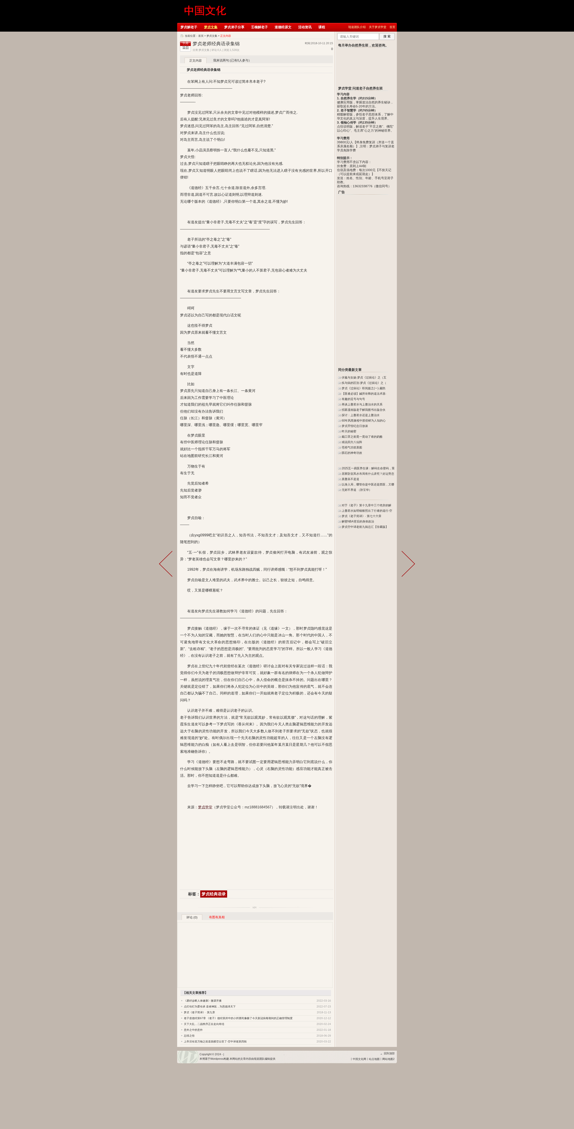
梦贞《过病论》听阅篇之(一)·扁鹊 (363, 388)
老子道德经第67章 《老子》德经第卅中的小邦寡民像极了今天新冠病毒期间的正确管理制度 (238, 1018)
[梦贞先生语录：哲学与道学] (407, 564)
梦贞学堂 (205, 11)
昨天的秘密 (349, 431)
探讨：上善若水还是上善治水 (361, 415)
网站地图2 (388, 1059)
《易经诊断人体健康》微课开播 (203, 1000)
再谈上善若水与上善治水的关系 (362, 404)
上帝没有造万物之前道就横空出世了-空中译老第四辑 (215, 1041)
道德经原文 (283, 27)
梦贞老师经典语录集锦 (216, 43)
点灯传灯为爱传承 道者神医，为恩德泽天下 (210, 1006)
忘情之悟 (189, 1035)
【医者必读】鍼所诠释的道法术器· (364, 393)
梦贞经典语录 (214, 894)
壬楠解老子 (259, 27)
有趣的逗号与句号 (353, 399)
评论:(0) (192, 917)
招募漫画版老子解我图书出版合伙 (363, 409)
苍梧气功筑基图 (352, 447)
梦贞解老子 (188, 27)
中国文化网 (359, 1059)
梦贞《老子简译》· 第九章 (199, 1012)
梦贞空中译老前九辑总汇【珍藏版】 (365, 527)
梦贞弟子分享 (234, 27)
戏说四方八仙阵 (352, 442)
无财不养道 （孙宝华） (357, 490)
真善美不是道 (350, 479)
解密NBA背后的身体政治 (358, 521)
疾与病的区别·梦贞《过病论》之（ (364, 383)
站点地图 (374, 1059)
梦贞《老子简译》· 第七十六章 (361, 516)
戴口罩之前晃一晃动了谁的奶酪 (362, 436)
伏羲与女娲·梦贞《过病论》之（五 (364, 377)
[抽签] (166, 564)
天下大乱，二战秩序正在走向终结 (204, 1024)
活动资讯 (305, 27)
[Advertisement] (256, 850)
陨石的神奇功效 (352, 453)
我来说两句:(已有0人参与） (232, 60)
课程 (321, 27)
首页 (392, 27)
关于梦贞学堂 (377, 27)
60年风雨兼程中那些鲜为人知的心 (364, 420)
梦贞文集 (210, 27)
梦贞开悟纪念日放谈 (355, 426)
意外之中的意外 (193, 1029)
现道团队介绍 (357, 27)
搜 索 (387, 36)
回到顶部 (389, 1053)
